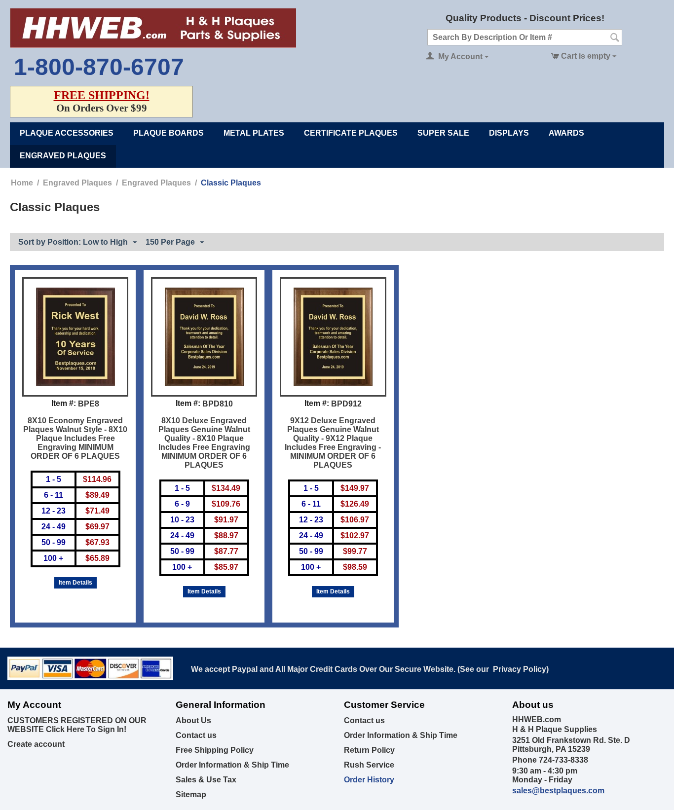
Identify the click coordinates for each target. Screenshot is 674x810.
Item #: (63, 403)
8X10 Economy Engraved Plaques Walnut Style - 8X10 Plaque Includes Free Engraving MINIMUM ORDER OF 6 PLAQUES (75, 438)
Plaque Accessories (66, 133)
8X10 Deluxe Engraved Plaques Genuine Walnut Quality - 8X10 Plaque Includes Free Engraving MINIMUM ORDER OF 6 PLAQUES (204, 442)
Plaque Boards (168, 133)
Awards (566, 133)
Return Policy (369, 750)
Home (22, 183)
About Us (193, 720)
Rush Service (369, 765)
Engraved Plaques (63, 155)
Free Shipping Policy (215, 750)
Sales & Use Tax (206, 779)
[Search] (615, 38)
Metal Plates (254, 133)
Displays (509, 133)
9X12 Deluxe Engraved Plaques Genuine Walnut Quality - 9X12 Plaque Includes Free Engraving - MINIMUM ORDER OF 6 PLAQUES (333, 442)
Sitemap (191, 794)
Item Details (75, 582)
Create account (36, 744)
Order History (369, 779)
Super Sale (443, 133)
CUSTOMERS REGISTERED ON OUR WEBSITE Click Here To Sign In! (77, 725)
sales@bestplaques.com (558, 790)
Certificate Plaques (351, 133)
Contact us (196, 735)
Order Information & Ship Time (232, 765)
